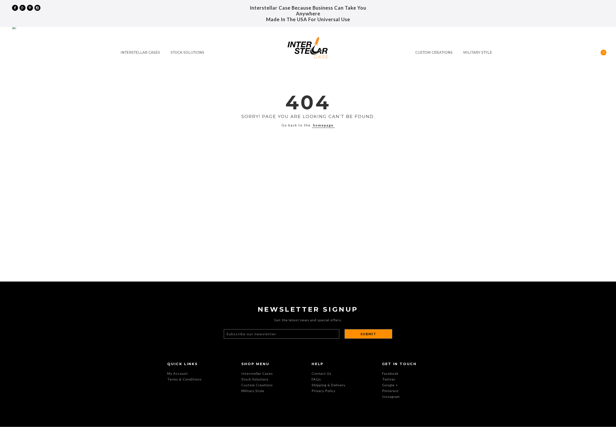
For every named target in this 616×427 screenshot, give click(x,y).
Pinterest (390, 391)
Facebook (390, 373)
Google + (390, 385)
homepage (323, 125)
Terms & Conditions (184, 379)
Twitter (388, 379)
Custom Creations (434, 52)
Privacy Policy (323, 391)
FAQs (316, 379)
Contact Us (321, 373)
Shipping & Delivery (328, 385)
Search (593, 8)
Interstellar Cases (140, 52)
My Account (601, 8)
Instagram (391, 396)
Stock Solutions (187, 52)
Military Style (477, 52)
